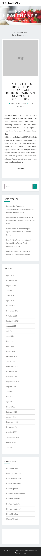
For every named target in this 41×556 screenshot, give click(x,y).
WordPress (31, 550)
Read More (21, 168)
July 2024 (9, 331)
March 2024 (10, 351)
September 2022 (12, 437)
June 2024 (10, 336)
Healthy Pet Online (13, 504)
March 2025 (10, 306)
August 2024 (11, 326)
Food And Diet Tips (13, 473)
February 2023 (11, 412)
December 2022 (12, 422)
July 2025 (9, 290)
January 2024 (11, 361)
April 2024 (10, 346)
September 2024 (12, 321)
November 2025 (12, 280)
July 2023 (9, 392)
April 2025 (10, 300)
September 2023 (12, 381)
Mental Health (12, 514)
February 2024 (11, 356)
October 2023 (11, 376)
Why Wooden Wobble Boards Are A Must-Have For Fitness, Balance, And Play (20, 220)
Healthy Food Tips (13, 499)
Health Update (12, 488)
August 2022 (11, 442)
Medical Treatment (13, 509)
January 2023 (11, 417)
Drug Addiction (12, 468)
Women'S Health (12, 519)
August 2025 (11, 285)
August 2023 (11, 387)
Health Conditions (13, 483)
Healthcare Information (15, 493)
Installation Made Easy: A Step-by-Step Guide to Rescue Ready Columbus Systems (19, 243)
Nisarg (23, 553)
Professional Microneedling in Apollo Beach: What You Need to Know (18, 231)
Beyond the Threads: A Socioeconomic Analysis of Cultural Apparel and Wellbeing (20, 209)
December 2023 (12, 366)
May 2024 (9, 341)
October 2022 (11, 432)
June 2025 (10, 295)
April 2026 (10, 275)
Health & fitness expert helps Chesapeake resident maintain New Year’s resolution (20, 91)
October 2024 (11, 316)
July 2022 (9, 447)
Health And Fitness (13, 478)
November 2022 (12, 427)
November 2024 (12, 311)
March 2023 (10, 407)
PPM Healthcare (11, 2)
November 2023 (12, 371)
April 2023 (10, 402)
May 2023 (9, 397)
